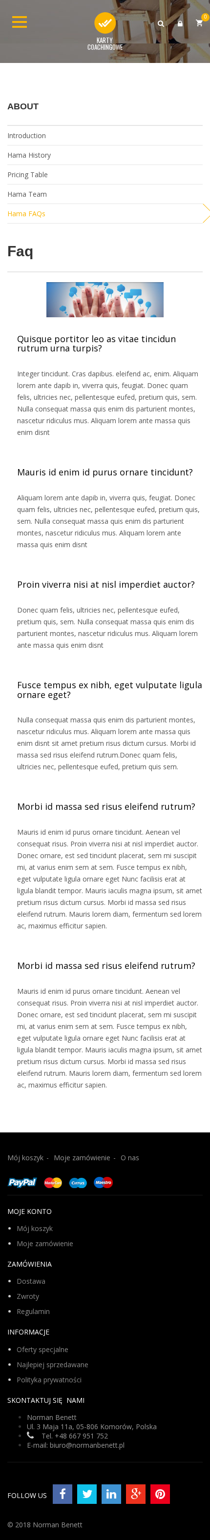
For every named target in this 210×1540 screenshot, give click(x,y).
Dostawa (31, 1281)
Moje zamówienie (82, 1157)
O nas (130, 1157)
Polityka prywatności (49, 1379)
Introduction (26, 135)
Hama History (29, 155)
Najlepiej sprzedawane (52, 1364)
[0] (199, 22)
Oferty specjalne (42, 1349)
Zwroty (28, 1296)
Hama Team (27, 194)
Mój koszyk (25, 1157)
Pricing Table (27, 174)
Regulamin (33, 1311)
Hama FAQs (26, 213)
